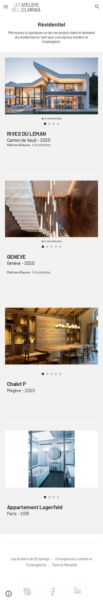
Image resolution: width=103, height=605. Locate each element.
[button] (5, 6)
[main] (51, 32)
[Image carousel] (51, 341)
